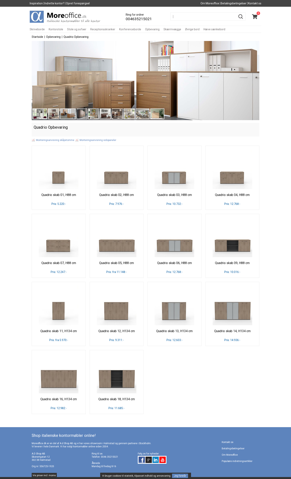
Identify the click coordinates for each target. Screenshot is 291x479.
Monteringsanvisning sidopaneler (98, 140)
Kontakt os (254, 3)
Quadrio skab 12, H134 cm (116, 331)
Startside (37, 36)
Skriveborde (37, 29)
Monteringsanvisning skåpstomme (55, 140)
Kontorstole (56, 29)
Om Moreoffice (210, 3)
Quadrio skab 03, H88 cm (174, 195)
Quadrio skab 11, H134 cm (58, 331)
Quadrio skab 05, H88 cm (116, 263)
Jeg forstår (180, 475)
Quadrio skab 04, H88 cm (232, 195)
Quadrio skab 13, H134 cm (174, 331)
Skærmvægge (172, 29)
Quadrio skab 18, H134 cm (116, 399)
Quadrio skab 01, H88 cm (58, 195)
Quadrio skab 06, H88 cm (174, 263)
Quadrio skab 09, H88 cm (232, 263)
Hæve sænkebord (214, 29)
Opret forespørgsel (78, 3)
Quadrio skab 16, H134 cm (58, 399)
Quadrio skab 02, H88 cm (116, 195)
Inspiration (36, 3)
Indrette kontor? (54, 3)
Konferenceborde (130, 29)
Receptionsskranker (102, 29)
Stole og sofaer (76, 29)
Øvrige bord (192, 29)
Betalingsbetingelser (233, 3)
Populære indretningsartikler (237, 461)
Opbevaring (152, 29)
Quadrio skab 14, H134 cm (232, 331)
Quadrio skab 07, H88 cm (58, 263)
